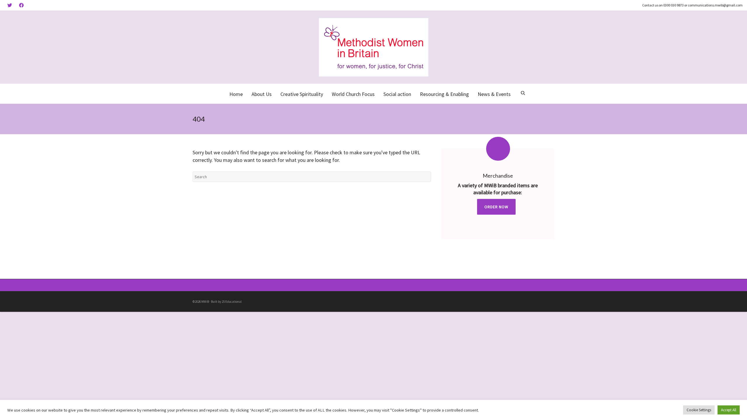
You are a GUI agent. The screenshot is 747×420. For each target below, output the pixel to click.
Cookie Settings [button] (699, 409)
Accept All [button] (728, 409)
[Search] (523, 94)
